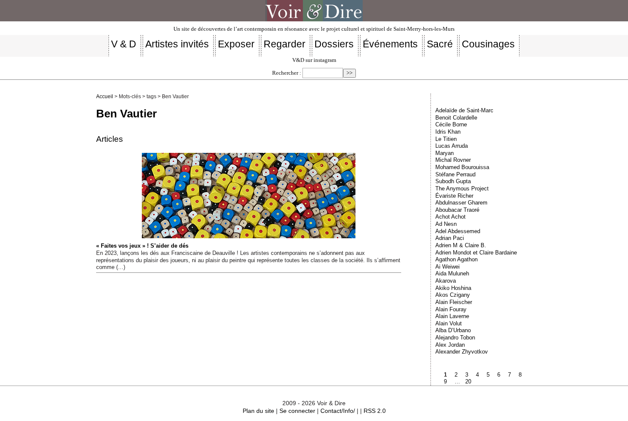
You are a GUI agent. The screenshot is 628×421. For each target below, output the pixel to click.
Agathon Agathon (456, 259)
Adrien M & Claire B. (460, 245)
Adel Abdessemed (457, 231)
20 (468, 381)
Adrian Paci (449, 238)
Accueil (104, 96)
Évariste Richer (454, 196)
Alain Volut (448, 323)
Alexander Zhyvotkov (461, 351)
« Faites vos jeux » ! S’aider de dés (142, 246)
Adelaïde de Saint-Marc (464, 110)
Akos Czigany (452, 295)
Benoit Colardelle (456, 117)
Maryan (444, 153)
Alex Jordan (450, 345)
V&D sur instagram (314, 60)
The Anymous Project (462, 188)
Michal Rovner (453, 160)
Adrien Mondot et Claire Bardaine (476, 252)
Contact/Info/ (337, 410)
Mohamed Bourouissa (462, 167)
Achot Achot (450, 216)
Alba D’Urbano (453, 330)
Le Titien (446, 139)
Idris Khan (448, 132)
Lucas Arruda (451, 146)
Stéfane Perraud (455, 174)
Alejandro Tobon (455, 337)
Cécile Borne (451, 124)
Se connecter (297, 410)
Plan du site (258, 410)
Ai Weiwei (447, 266)
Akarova (445, 281)
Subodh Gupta (453, 181)
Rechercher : (286, 73)
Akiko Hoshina (453, 288)
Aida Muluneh (452, 273)
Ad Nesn (446, 224)
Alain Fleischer (453, 302)
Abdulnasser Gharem (461, 202)
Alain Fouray (451, 309)
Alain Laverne (452, 316)
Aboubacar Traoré (457, 210)
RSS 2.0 (375, 410)
